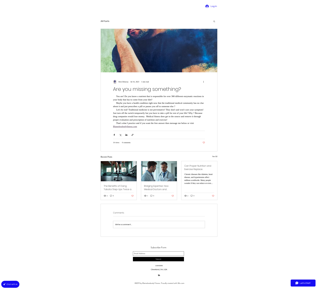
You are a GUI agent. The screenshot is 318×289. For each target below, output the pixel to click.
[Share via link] (132, 135)
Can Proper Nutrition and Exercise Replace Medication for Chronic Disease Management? (197, 167)
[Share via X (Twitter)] (120, 135)
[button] (214, 21)
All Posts (105, 21)
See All (214, 156)
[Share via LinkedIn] (126, 135)
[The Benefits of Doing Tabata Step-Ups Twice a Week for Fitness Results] (119, 171)
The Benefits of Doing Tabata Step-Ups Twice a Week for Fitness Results (117, 187)
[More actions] (203, 81)
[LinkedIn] (159, 275)
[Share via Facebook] (114, 135)
